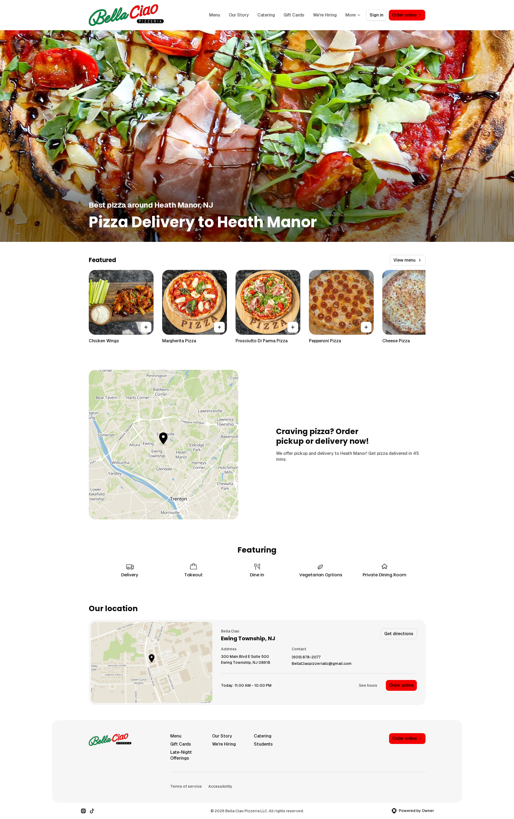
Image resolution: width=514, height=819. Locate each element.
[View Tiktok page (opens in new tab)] (92, 811)
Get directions (398, 634)
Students (263, 744)
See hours (368, 685)
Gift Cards (294, 15)
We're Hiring (325, 15)
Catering (266, 15)
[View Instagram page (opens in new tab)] (83, 811)
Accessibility (220, 786)
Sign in (376, 15)
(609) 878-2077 (306, 657)
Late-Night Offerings (181, 755)
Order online (401, 685)
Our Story (239, 15)
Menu (214, 15)
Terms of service (186, 786)
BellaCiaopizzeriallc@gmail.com (322, 663)
